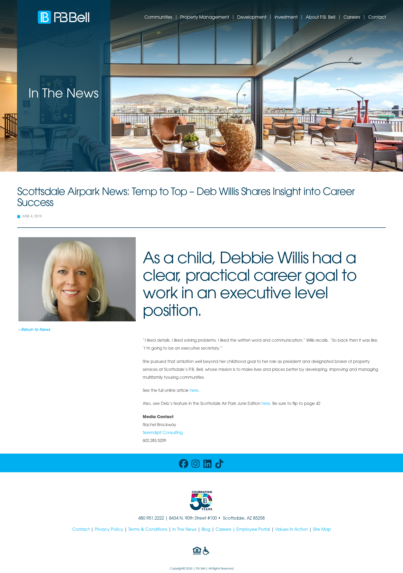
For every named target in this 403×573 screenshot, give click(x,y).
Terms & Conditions (147, 530)
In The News (184, 530)
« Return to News (34, 330)
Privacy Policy (109, 530)
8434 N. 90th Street (188, 519)
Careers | (225, 530)
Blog (206, 530)
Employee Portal (253, 530)
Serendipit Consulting (163, 433)
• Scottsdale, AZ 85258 (241, 519)
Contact (81, 530)
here (194, 391)
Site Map (322, 530)
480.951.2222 (151, 519)
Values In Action (291, 530)
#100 (212, 519)
